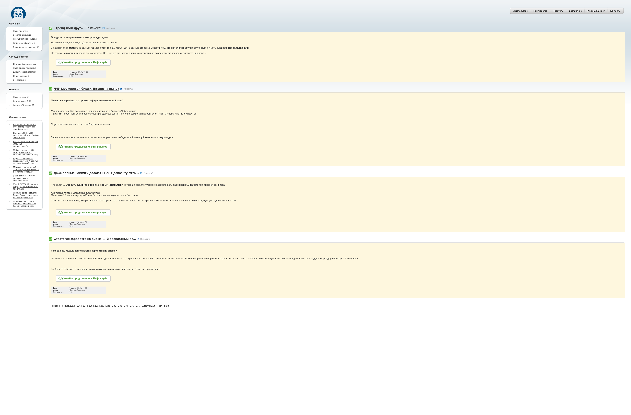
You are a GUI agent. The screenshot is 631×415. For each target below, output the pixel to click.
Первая (54, 305)
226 (79, 305)
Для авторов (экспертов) (24, 72)
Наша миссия (19, 97)
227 (85, 305)
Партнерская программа (24, 68)
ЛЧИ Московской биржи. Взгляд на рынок (86, 88)
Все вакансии (19, 80)
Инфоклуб (110, 28)
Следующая (148, 305)
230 (102, 305)
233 (120, 305)
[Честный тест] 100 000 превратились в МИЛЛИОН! (24, 178)
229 (96, 305)
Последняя (163, 305)
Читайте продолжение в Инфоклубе (85, 62)
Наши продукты (20, 31)
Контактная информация (25, 39)
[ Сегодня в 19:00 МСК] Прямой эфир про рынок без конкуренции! (24, 203)
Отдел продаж (20, 76)
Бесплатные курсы (22, 35)
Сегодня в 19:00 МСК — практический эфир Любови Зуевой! (26, 135)
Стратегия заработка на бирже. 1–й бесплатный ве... (95, 239)
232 (114, 305)
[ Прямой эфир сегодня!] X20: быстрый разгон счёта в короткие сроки (26, 169)
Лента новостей (20, 101)
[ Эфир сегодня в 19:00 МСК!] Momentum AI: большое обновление (25, 152)
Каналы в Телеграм (22, 105)
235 (132, 305)
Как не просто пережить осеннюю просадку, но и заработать (24, 126)
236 (138, 305)
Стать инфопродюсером (24, 64)
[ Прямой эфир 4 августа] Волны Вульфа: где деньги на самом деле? (25, 195)
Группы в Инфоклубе (23, 43)
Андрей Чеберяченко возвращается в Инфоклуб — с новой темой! (25, 161)
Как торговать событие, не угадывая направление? (25, 143)
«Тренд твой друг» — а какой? (77, 28)
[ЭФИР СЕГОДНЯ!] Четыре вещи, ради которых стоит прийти (25, 186)
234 (126, 305)
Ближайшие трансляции (24, 47)
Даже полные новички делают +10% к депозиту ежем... (96, 173)
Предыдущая (67, 305)
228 (91, 305)
